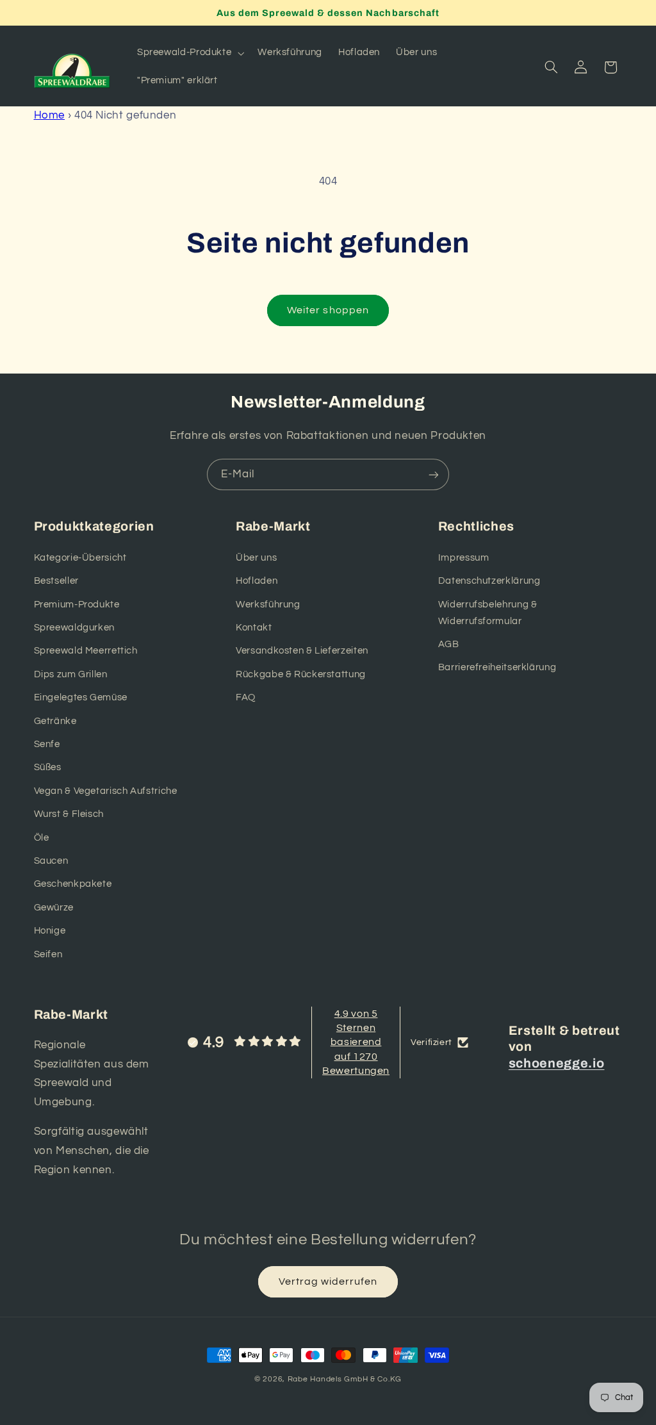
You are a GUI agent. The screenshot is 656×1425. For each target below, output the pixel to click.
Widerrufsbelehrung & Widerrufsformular (487, 613)
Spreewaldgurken (74, 627)
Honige (50, 930)
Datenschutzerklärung (489, 581)
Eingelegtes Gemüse (80, 697)
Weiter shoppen (328, 310)
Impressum (463, 558)
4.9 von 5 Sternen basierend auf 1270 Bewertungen (356, 1042)
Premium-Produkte (77, 604)
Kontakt (254, 627)
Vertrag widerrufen (328, 1281)
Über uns (256, 558)
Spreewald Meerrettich (86, 650)
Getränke (55, 721)
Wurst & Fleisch (69, 814)
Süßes (48, 767)
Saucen (51, 861)
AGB (448, 644)
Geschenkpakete (73, 884)
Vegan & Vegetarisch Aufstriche (105, 791)
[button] (189, 53)
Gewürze (54, 907)
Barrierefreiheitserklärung (497, 667)
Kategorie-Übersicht (80, 558)
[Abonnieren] (433, 474)
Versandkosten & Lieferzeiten (302, 650)
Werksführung (268, 604)
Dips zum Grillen (71, 674)
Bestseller (56, 581)
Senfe (47, 744)
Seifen (48, 954)
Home (49, 115)
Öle (41, 838)
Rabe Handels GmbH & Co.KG (345, 1379)
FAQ (246, 697)
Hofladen (256, 581)
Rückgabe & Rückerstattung (301, 674)
